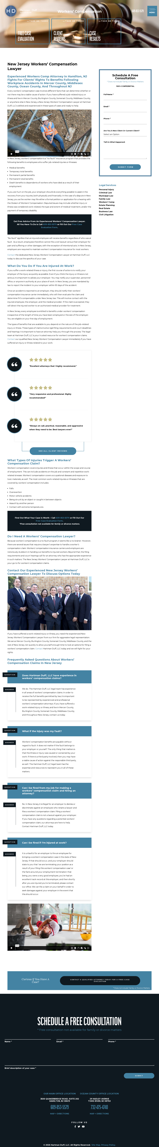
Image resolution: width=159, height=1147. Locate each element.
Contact (11, 255)
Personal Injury (106, 189)
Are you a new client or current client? (122, 131)
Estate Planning (107, 205)
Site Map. (96, 1145)
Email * (106, 106)
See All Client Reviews (53, 451)
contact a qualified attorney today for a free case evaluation (100, 980)
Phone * (107, 119)
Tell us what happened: (114, 142)
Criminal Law (105, 193)
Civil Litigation (106, 215)
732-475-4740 (99, 1107)
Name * (8, 1041)
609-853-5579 (138, 11)
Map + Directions (59, 1114)
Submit (139, 1076)
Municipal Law (106, 196)
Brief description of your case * (20, 1068)
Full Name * (108, 94)
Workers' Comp (106, 202)
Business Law (106, 211)
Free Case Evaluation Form (49, 521)
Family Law (104, 199)
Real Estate (104, 208)
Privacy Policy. (108, 1145)
